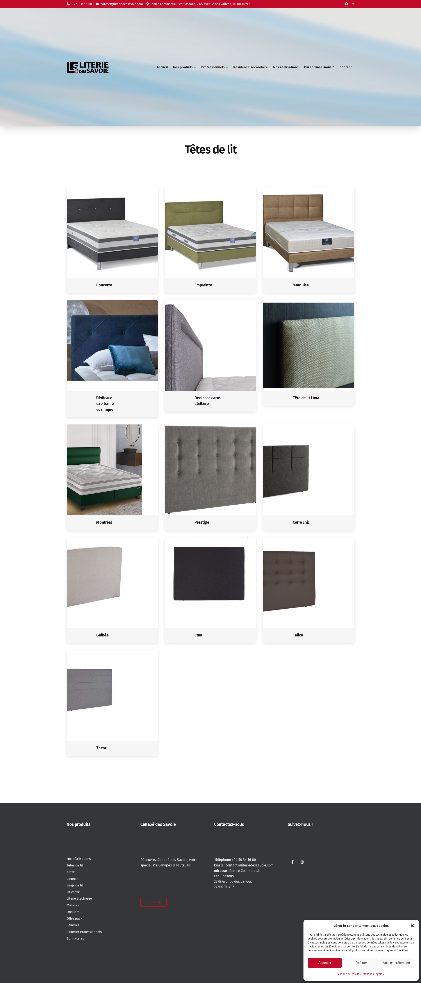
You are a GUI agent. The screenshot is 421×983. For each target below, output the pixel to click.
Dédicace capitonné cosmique (105, 403)
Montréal (104, 522)
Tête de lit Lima (306, 397)
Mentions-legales (373, 974)
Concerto (104, 285)
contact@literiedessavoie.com (121, 4)
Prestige (201, 522)
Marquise (301, 285)
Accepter (324, 963)
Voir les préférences (397, 963)
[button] (412, 926)
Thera (101, 748)
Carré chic (301, 522)
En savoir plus (153, 902)
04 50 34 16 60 (81, 4)
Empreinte (203, 285)
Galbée (102, 635)
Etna (198, 635)
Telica (298, 635)
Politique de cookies (349, 974)
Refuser (361, 963)
